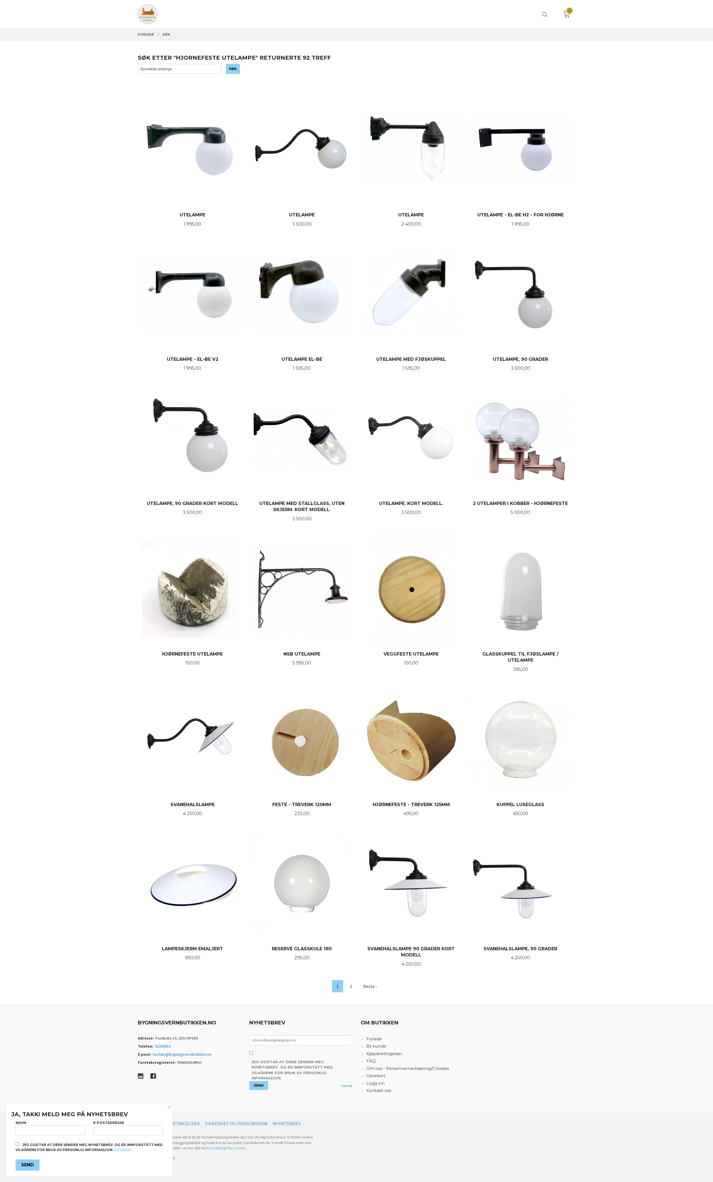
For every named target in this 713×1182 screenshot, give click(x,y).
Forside (374, 1038)
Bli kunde (376, 1046)
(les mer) (122, 1150)
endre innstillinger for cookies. (223, 1148)
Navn (21, 1123)
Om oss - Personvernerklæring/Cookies (407, 1068)
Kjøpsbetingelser (384, 1053)
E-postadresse (108, 1123)
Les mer (346, 1086)
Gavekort (375, 1075)
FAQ (371, 1060)
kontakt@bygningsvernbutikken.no (182, 1054)
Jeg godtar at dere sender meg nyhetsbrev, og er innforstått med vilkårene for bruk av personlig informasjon (292, 1070)
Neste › (370, 986)
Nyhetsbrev (287, 1123)
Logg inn (375, 1083)
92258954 (162, 1046)
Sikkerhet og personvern (236, 1123)
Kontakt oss (378, 1090)
